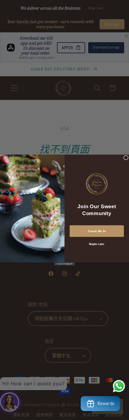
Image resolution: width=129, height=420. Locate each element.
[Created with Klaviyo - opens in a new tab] (64, 263)
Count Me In (97, 231)
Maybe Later (96, 244)
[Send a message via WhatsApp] (119, 386)
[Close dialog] (126, 158)
